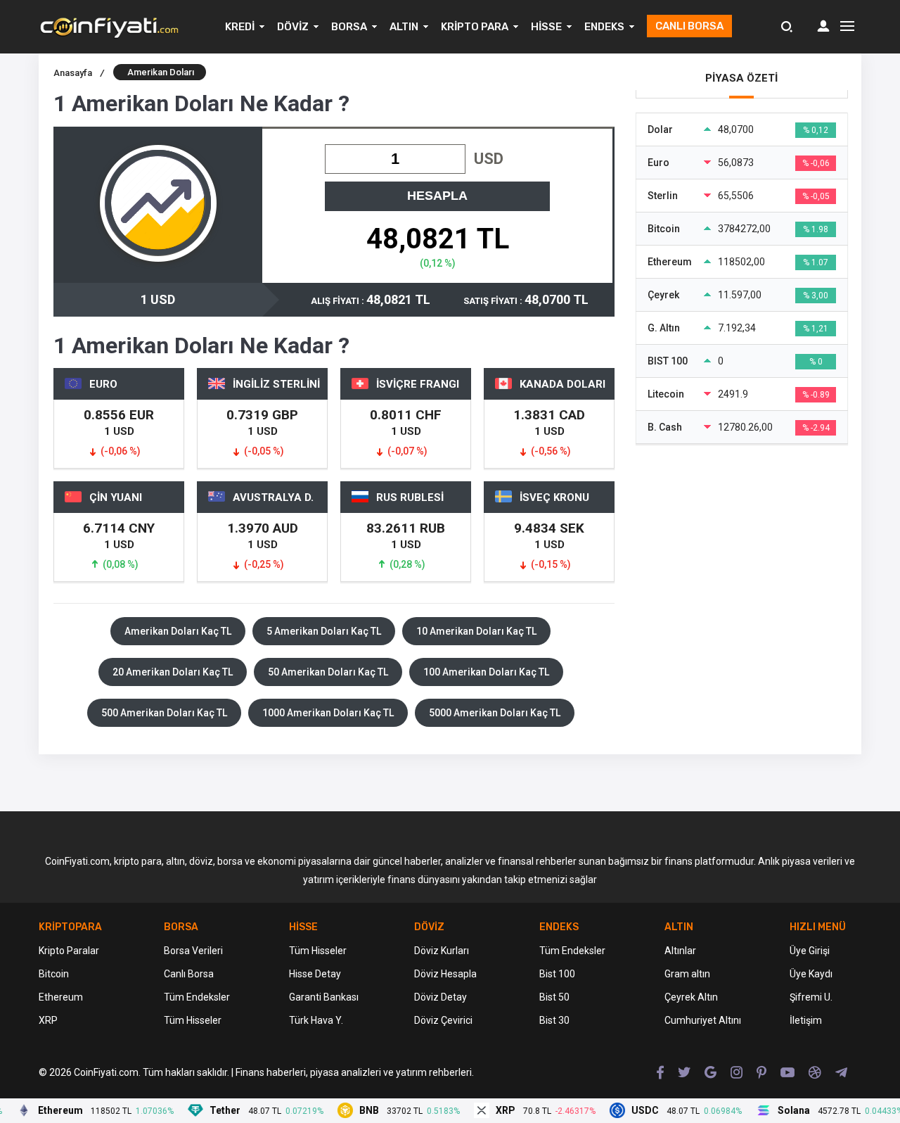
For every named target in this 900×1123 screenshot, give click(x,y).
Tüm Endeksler (197, 997)
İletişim (806, 1020)
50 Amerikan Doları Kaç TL (328, 672)
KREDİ (240, 26)
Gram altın (687, 974)
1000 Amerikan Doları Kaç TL (328, 712)
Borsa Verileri (193, 951)
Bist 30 (554, 1020)
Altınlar (680, 951)
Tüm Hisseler (192, 1020)
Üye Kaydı (811, 974)
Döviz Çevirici (443, 1020)
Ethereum (61, 997)
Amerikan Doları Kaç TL (177, 631)
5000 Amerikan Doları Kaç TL (494, 712)
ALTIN (404, 26)
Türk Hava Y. (316, 1020)
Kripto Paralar (69, 951)
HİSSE (546, 26)
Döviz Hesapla (445, 974)
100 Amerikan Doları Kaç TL (486, 672)
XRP (48, 1020)
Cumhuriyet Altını (702, 1020)
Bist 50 (554, 997)
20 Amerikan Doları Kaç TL (172, 672)
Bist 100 (557, 974)
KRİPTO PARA (474, 26)
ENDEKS (604, 26)
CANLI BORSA (689, 26)
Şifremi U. (811, 997)
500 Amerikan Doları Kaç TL (164, 712)
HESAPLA (437, 196)
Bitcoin (54, 974)
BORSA (349, 26)
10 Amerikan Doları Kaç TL (476, 631)
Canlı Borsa (189, 974)
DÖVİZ (293, 26)
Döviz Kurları (441, 951)
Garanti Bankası (324, 997)
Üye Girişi (810, 951)
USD (488, 158)
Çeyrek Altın (691, 997)
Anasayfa (78, 72)
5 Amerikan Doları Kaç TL (323, 631)
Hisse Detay (315, 974)
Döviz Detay (440, 997)
